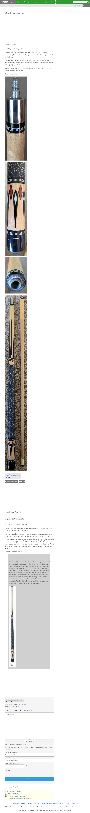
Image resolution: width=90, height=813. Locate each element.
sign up (77, 5)
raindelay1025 (15, 475)
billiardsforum (11, 524)
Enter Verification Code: (12, 763)
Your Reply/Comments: (12, 706)
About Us (62, 803)
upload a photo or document (14, 701)
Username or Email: (11, 752)
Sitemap (29, 803)
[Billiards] (8, 2)
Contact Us (74, 803)
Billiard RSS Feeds (19, 803)
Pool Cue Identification (11, 481)
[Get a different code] (29, 766)
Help (67, 803)
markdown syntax (19, 704)
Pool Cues (22, 481)
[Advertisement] (29, 28)
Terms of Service (43, 803)
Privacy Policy (53, 803)
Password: (8, 758)
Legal (34, 803)
